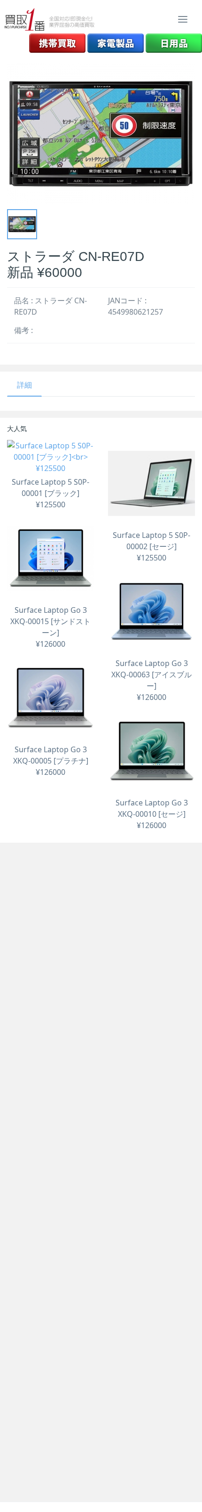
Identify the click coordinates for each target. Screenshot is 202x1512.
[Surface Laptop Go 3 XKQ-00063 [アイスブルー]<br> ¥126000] (151, 611)
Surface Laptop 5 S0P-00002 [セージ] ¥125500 (151, 546)
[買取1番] (50, 19)
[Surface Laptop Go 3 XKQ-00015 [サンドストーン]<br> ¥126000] (50, 558)
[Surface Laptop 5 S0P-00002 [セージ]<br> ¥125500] (151, 483)
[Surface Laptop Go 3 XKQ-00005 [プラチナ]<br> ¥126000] (50, 697)
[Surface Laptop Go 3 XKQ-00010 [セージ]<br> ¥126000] (151, 751)
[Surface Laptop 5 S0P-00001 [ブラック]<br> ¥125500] (50, 457)
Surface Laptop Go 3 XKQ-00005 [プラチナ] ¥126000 (50, 760)
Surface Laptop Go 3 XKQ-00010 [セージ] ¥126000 (152, 813)
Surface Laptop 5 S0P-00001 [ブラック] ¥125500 (50, 493)
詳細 (24, 385)
